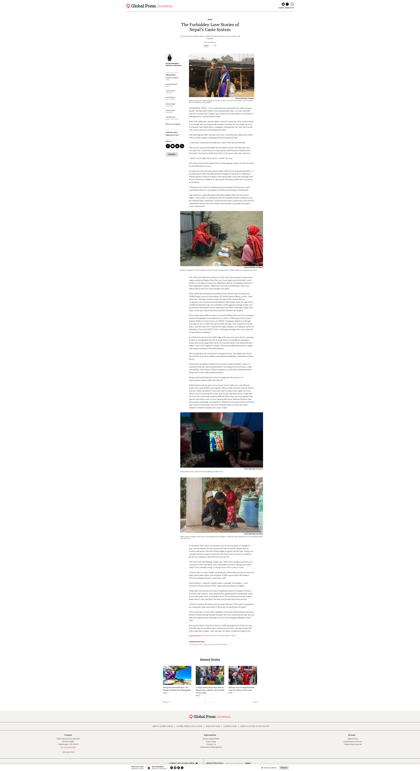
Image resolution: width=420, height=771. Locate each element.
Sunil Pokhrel (194, 644)
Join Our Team (213, 726)
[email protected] (68, 747)
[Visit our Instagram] (200, 763)
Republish (171, 154)
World (165, 693)
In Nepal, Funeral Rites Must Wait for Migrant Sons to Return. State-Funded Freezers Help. (210, 690)
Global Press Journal (352, 744)
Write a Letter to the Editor (254, 726)
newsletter (289, 8)
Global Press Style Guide (189, 726)
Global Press (352, 739)
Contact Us (211, 744)
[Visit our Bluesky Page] (196, 763)
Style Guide (211, 742)
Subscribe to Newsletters (211, 747)
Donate (281, 8)
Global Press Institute (352, 742)
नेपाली (215, 45)
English (206, 45)
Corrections (230, 726)
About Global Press (163, 726)
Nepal (198, 695)
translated (206, 644)
